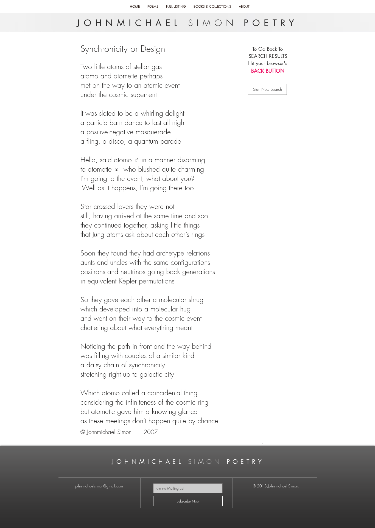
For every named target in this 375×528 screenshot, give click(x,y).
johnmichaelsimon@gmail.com (99, 486)
